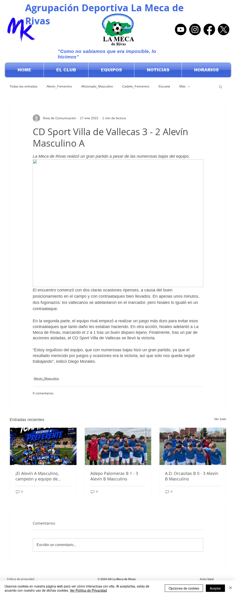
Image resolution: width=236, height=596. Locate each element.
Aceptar (215, 588)
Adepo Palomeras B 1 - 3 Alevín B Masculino (114, 476)
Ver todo (220, 419)
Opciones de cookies (184, 588)
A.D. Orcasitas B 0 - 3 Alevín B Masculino (191, 476)
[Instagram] (195, 29)
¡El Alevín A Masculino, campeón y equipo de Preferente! (37, 476)
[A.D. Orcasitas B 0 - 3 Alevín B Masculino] (192, 446)
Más (182, 86)
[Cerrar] (230, 588)
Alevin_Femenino (59, 86)
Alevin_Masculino (46, 378)
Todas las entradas (23, 86)
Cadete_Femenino (135, 86)
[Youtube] (180, 29)
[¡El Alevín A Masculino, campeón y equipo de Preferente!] (43, 446)
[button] (66, 70)
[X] (223, 29)
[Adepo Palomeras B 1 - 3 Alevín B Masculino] (118, 446)
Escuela (164, 86)
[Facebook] (209, 29)
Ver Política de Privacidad (88, 590)
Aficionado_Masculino (97, 86)
